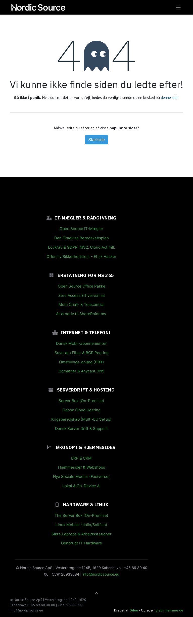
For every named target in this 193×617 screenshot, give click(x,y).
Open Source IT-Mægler (81, 228)
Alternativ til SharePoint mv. (81, 313)
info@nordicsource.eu (100, 574)
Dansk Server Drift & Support (81, 428)
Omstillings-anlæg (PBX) (81, 362)
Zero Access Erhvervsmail (81, 295)
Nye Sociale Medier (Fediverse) (81, 476)
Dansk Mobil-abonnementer (81, 343)
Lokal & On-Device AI (81, 485)
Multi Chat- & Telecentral (82, 304)
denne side (169, 97)
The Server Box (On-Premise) (81, 515)
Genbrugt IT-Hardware (81, 543)
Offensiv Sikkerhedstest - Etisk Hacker (81, 256)
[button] (96, 593)
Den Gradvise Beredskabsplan (81, 238)
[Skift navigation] (178, 7)
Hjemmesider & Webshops (81, 467)
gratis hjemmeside (169, 610)
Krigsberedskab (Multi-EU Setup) (81, 419)
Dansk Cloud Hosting (82, 410)
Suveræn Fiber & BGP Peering (82, 352)
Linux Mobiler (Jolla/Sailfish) (81, 524)
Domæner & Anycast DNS (82, 371)
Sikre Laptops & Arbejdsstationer (82, 534)
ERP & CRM (81, 458)
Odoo (134, 610)
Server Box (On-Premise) (81, 400)
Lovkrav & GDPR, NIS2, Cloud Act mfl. (81, 247)
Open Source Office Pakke (81, 286)
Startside (96, 139)
